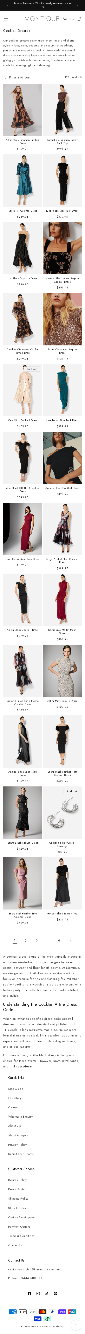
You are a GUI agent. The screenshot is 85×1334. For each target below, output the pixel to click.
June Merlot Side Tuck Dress (22, 559)
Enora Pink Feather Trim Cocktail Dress (23, 915)
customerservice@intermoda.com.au (34, 1269)
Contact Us (15, 1245)
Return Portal (16, 1189)
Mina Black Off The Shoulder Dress (23, 490)
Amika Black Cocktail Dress (23, 630)
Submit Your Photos (21, 1154)
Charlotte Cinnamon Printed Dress (22, 142)
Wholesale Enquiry (20, 1117)
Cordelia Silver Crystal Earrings (62, 844)
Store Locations (18, 1208)
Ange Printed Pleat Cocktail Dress (62, 561)
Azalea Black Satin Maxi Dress (22, 774)
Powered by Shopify (53, 1326)
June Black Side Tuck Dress (62, 211)
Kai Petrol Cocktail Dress (22, 211)
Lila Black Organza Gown (23, 279)
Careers (13, 1107)
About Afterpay (18, 1135)
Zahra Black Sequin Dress (22, 843)
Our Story (14, 1098)
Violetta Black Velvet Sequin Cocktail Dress (62, 280)
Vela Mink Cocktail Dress (22, 420)
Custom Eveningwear (22, 1217)
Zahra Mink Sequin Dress (62, 701)
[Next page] (70, 940)
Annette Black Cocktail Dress (62, 488)
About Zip (14, 1126)
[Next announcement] (77, 5)
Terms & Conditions (21, 1236)
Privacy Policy (17, 1145)
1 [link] (14, 940)
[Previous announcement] (7, 5)
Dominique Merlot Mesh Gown (62, 631)
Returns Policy (17, 1180)
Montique (36, 1326)
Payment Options (19, 1227)
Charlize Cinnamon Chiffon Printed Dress (23, 351)
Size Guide (15, 1089)
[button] (6, 18)
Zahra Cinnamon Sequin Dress (62, 351)
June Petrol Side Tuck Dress (62, 420)
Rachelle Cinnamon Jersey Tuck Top (62, 142)
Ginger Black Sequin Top (62, 914)
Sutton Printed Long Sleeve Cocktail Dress (23, 703)
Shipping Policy (18, 1198)
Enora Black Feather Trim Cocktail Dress (62, 774)
